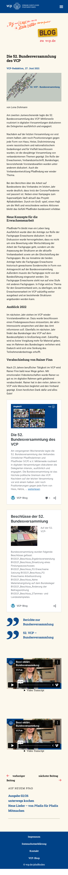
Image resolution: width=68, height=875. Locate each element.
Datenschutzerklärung (34, 843)
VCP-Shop (34, 858)
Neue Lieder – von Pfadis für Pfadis (33, 806)
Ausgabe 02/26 (18, 796)
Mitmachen (16, 811)
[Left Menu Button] (61, 6)
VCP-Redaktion (15, 68)
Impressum (34, 836)
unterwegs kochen (21, 801)
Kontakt (34, 850)
